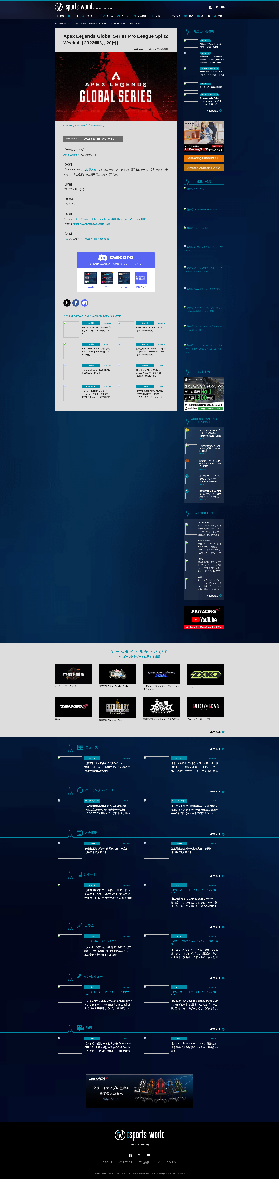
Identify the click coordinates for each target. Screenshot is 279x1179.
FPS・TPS (81, 125)
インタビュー (92, 16)
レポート (159, 16)
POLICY (171, 1162)
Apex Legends (96, 125)
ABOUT (107, 1162)
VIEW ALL (212, 111)
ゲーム (125, 16)
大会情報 (142, 16)
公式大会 (68, 125)
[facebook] (130, 1155)
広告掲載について (149, 1162)
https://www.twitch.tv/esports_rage (91, 224)
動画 (191, 16)
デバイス (176, 16)
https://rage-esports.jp (97, 238)
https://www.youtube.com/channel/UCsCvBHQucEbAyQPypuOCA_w (112, 219)
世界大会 (91, 169)
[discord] (148, 1155)
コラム (110, 16)
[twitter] (139, 1155)
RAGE (66, 238)
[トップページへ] (139, 1138)
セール (75, 16)
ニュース (205, 16)
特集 (62, 16)
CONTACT (125, 1162)
